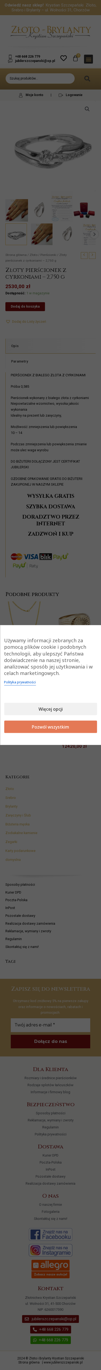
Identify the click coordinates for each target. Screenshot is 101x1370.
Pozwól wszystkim (50, 727)
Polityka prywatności (20, 682)
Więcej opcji (51, 709)
